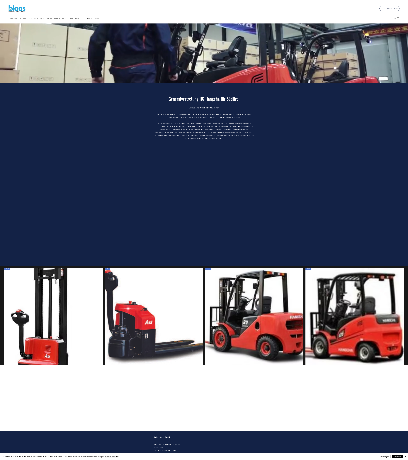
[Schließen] (405, 456)
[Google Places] (395, 19)
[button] (398, 18)
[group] (204, 320)
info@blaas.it (158, 447)
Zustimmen (397, 457)
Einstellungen (384, 457)
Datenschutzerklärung (112, 457)
